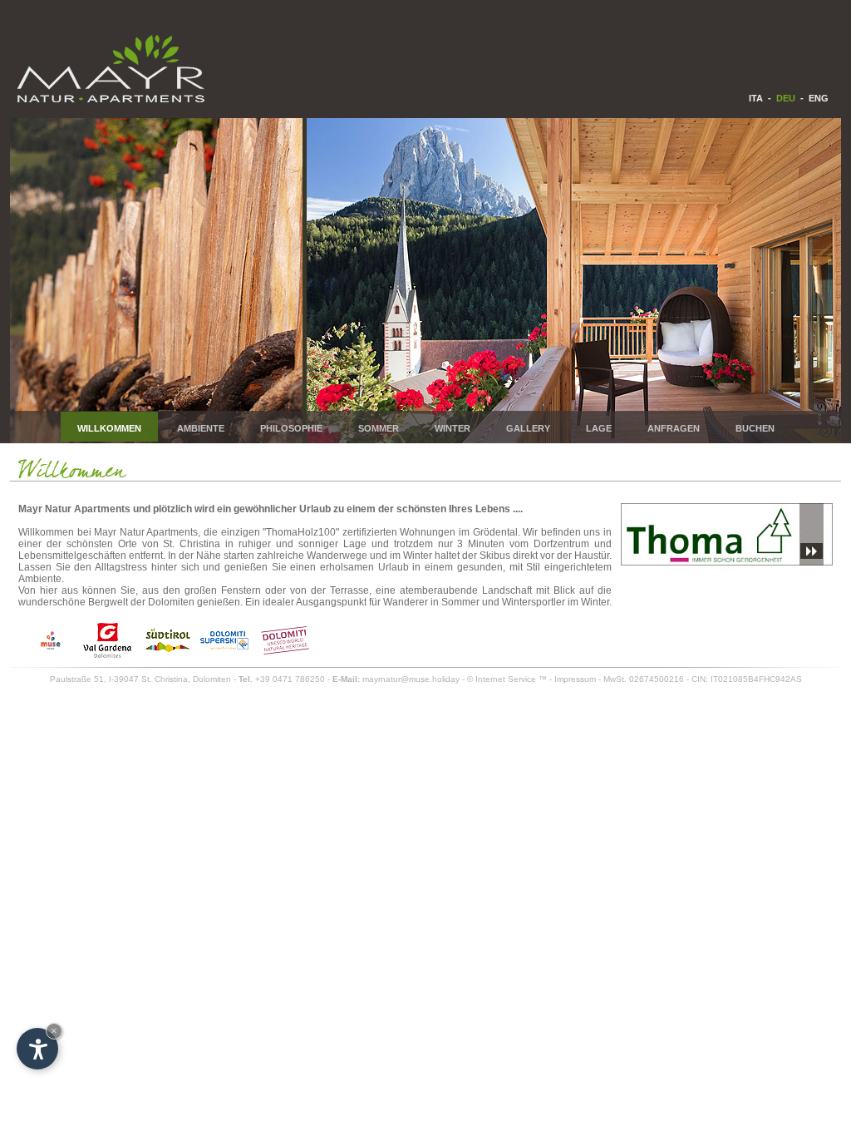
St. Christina (164, 679)
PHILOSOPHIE (291, 428)
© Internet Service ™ (507, 679)
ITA (756, 98)
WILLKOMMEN (109, 428)
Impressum (575, 679)
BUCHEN (755, 428)
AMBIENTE (200, 428)
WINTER (452, 428)
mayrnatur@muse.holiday (411, 679)
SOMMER (378, 428)
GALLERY (528, 428)
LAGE (599, 428)
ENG (819, 98)
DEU (785, 98)
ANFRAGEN (673, 428)
